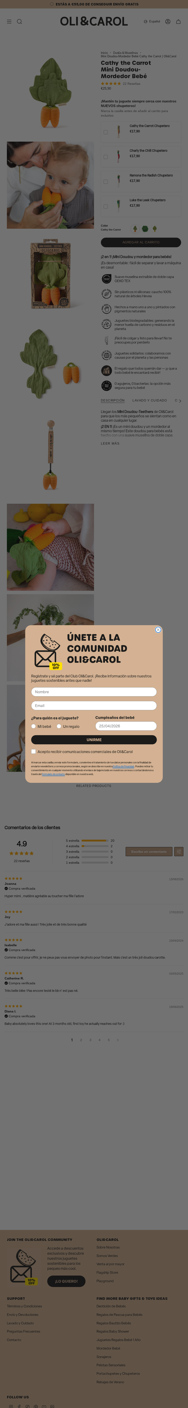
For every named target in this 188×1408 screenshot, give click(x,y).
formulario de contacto (53, 774)
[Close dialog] (158, 629)
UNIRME (94, 739)
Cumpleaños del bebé (115, 717)
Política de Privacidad (123, 766)
